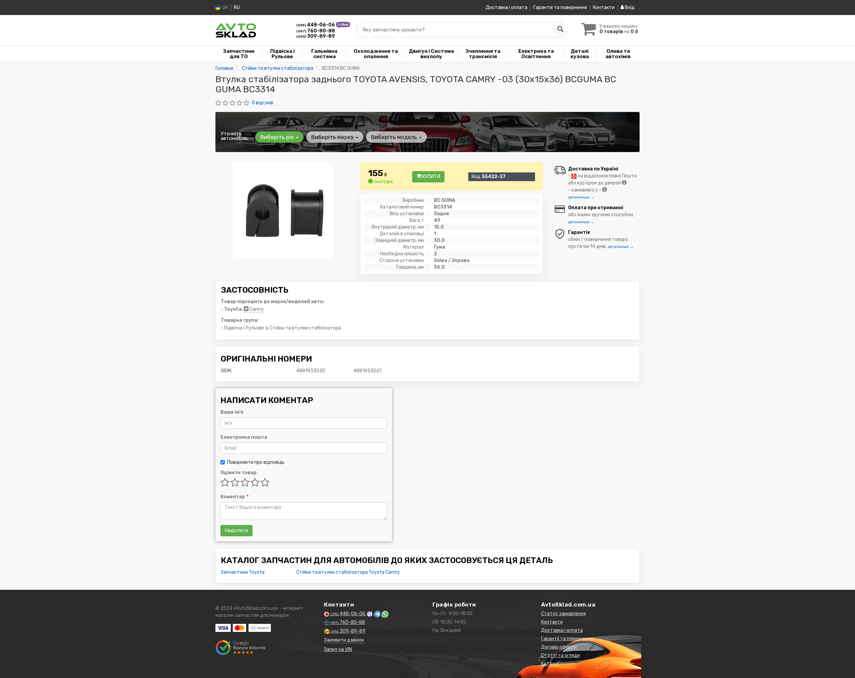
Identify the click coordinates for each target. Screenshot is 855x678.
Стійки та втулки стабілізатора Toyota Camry (348, 572)
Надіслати (236, 530)
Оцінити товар (238, 473)
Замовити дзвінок (344, 640)
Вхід (629, 7)
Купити (430, 176)
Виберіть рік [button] (277, 137)
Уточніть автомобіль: (235, 136)
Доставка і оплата (506, 7)
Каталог (550, 664)
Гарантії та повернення (567, 639)
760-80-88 (315, 31)
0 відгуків (262, 103)
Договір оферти (559, 647)
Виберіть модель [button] (394, 137)
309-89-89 (315, 36)
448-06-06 (316, 25)
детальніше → (581, 197)
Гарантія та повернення (560, 7)
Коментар (234, 497)
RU (237, 7)
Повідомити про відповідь (256, 462)
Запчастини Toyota (243, 572)
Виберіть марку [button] (333, 137)
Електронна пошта (243, 437)
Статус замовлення (563, 614)
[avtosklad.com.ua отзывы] (241, 647)
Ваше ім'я (231, 412)
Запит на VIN (338, 649)
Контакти (604, 7)
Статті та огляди (560, 655)
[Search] (560, 29)
